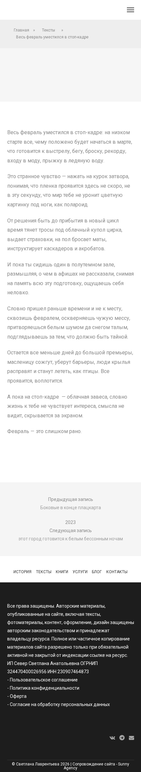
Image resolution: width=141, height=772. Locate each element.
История (22, 572)
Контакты (117, 572)
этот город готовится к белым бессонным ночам (70, 538)
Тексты (48, 30)
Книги (62, 572)
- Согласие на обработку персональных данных (58, 704)
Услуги (80, 572)
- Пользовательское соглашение (42, 679)
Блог (97, 572)
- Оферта (17, 696)
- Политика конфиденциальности (43, 688)
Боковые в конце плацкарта (70, 507)
